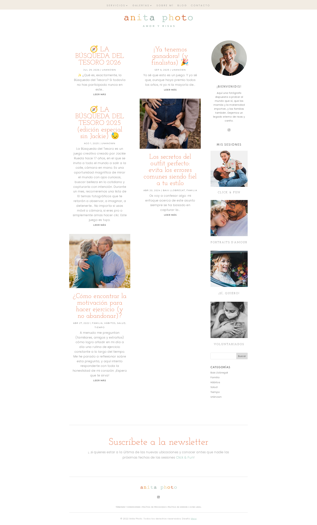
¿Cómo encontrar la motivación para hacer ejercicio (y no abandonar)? (99, 306)
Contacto (200, 5)
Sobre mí (165, 5)
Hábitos (110, 323)
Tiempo (100, 327)
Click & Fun (185, 457)
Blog (182, 5)
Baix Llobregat (174, 190)
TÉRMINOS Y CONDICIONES (128, 507)
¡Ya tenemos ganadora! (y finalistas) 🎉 (170, 56)
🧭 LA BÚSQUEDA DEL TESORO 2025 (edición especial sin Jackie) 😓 (99, 123)
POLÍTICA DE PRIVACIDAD (154, 507)
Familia (97, 323)
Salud (121, 323)
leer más (99, 94)
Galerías (141, 5)
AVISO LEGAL (195, 507)
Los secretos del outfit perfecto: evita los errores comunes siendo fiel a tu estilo (170, 170)
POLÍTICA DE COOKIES (178, 507)
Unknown (109, 70)
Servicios (116, 5)
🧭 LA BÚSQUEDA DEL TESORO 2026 (99, 56)
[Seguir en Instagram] (229, 130)
